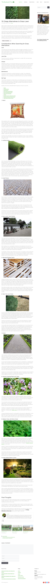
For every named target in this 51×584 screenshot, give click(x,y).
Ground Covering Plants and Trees (10, 95)
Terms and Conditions (22, 578)
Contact (19, 572)
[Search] (48, 7)
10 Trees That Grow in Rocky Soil (7, 538)
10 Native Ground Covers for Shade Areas (9, 537)
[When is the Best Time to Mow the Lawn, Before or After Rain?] (17, 528)
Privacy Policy (20, 575)
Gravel (5, 94)
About (19, 570)
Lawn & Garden (5, 536)
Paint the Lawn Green (7, 93)
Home (19, 573)
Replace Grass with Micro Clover (9, 96)
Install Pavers (6, 90)
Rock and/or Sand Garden (8, 91)
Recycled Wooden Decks (8, 92)
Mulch (5, 87)
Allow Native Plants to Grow (8, 98)
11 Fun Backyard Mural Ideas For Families (8, 578)
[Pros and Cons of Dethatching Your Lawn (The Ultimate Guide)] (6, 528)
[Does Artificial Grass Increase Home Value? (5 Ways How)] (28, 528)
